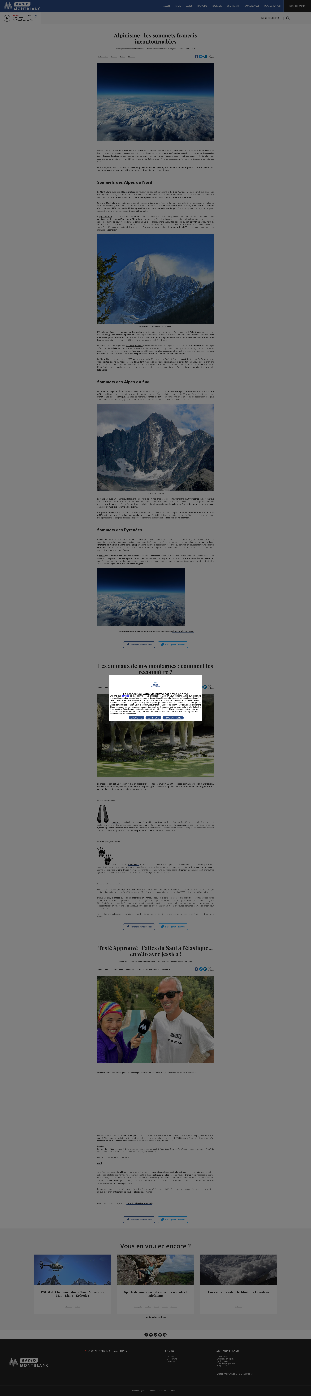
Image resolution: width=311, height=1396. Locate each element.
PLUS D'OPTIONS (173, 717)
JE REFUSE (153, 717)
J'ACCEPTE (136, 717)
